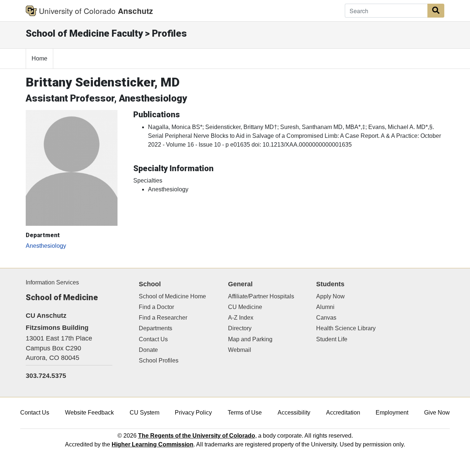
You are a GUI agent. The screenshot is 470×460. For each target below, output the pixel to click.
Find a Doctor (156, 307)
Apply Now (330, 296)
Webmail (239, 350)
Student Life (331, 339)
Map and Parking (250, 339)
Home (39, 58)
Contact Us (153, 339)
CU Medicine (245, 307)
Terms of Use (245, 412)
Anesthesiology (46, 246)
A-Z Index (240, 317)
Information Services (52, 282)
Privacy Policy (193, 412)
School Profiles (158, 360)
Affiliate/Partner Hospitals (261, 296)
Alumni (325, 307)
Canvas (326, 317)
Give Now (437, 412)
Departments (155, 328)
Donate (148, 350)
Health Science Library (346, 328)
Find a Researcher (163, 317)
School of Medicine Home (172, 296)
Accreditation (343, 412)
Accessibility (294, 412)
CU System (144, 412)
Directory (240, 328)
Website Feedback (89, 412)
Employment (392, 412)
